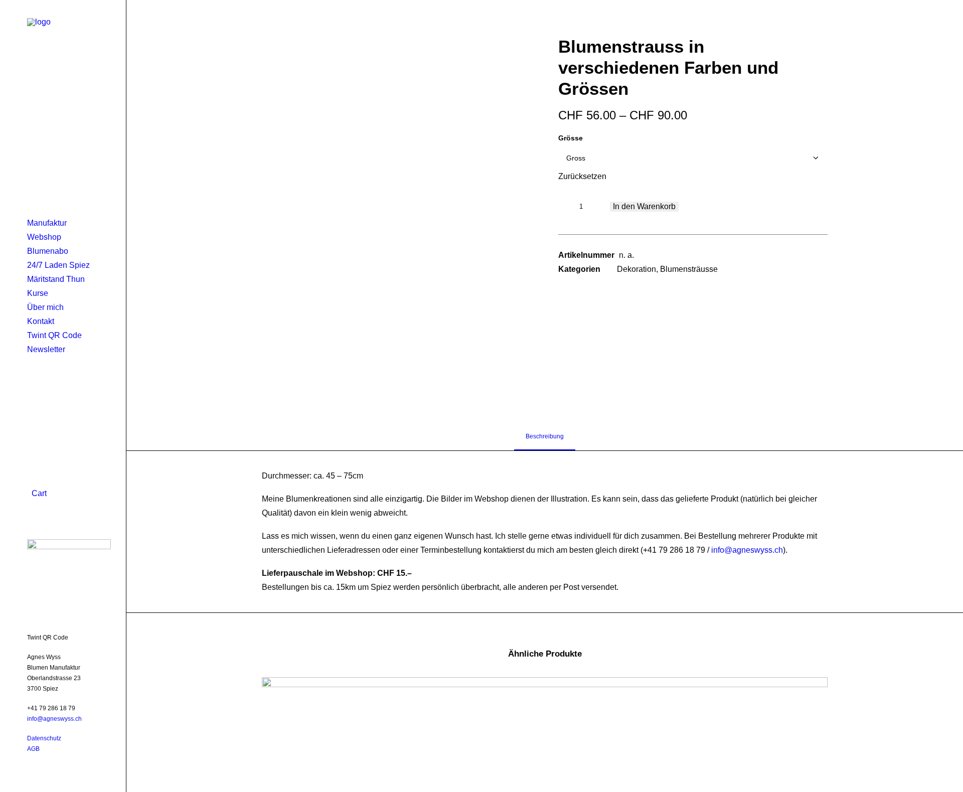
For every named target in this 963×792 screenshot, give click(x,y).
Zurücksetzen (582, 176)
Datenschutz (44, 738)
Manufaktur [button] (47, 223)
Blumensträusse (689, 269)
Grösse (570, 138)
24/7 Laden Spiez (58, 265)
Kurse (37, 293)
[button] (396, 215)
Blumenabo (47, 251)
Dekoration (636, 269)
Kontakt (40, 321)
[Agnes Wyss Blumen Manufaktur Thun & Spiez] (63, 53)
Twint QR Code (54, 335)
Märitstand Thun (56, 279)
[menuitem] (69, 223)
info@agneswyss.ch (54, 718)
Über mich (45, 307)
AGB (33, 748)
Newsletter (46, 349)
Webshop (44, 237)
